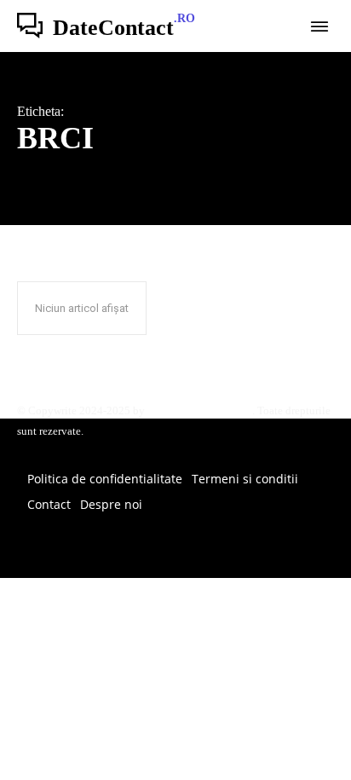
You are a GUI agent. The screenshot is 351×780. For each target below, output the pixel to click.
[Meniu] (319, 26)
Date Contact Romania (199, 410)
